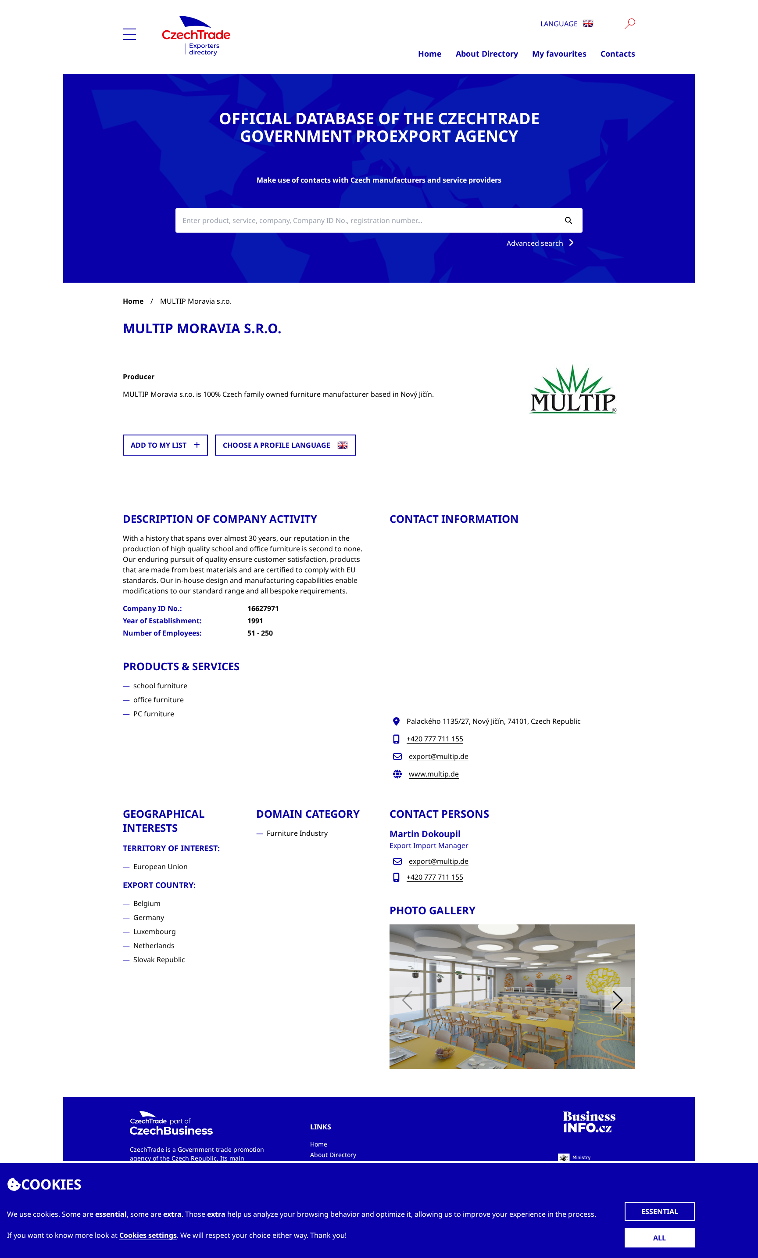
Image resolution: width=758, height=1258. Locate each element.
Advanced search (536, 243)
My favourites (559, 53)
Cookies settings (148, 1235)
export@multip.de (438, 756)
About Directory (487, 53)
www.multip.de (434, 774)
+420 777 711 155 (435, 739)
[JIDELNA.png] (512, 996)
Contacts (618, 53)
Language (559, 24)
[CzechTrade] (239, 35)
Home (430, 53)
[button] (617, 1000)
